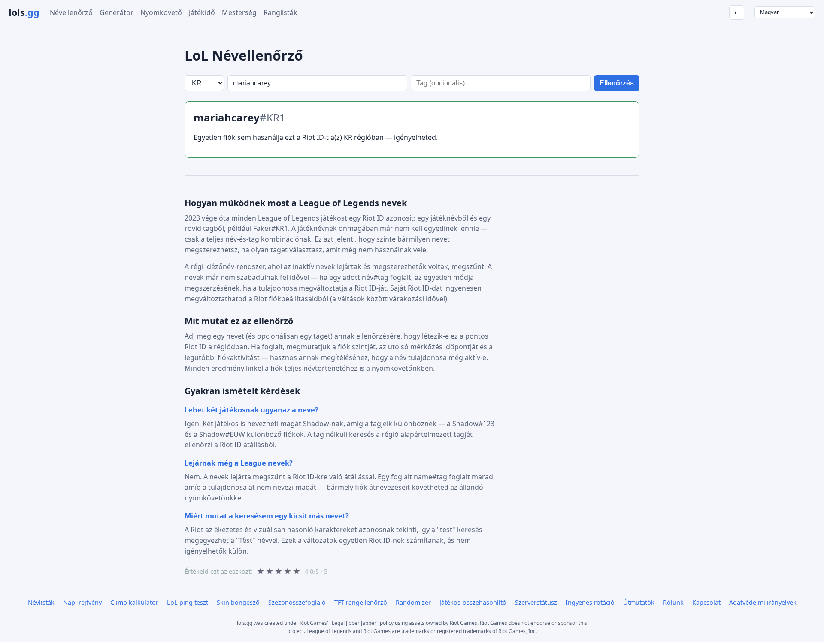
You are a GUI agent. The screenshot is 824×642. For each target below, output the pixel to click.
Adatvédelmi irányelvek (763, 602)
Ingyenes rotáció (590, 602)
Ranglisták (280, 12)
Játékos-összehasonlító (472, 602)
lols (24, 12)
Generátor (116, 12)
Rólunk (673, 602)
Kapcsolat (706, 602)
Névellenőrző (71, 12)
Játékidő (202, 12)
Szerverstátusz (536, 602)
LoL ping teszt (187, 602)
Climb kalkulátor (134, 602)
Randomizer (413, 602)
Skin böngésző (238, 602)
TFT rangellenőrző (360, 602)
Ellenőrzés (617, 83)
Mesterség (239, 12)
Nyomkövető (161, 12)
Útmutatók (638, 602)
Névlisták (41, 602)
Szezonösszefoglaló (297, 602)
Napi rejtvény (82, 602)
